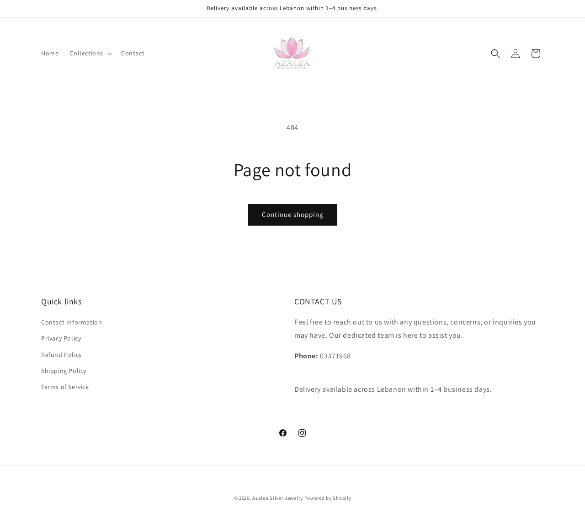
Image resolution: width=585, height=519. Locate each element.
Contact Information (71, 322)
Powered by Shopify (327, 498)
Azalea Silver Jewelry (277, 498)
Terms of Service (65, 387)
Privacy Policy (61, 338)
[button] (90, 53)
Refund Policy (61, 355)
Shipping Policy (63, 371)
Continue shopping (293, 214)
